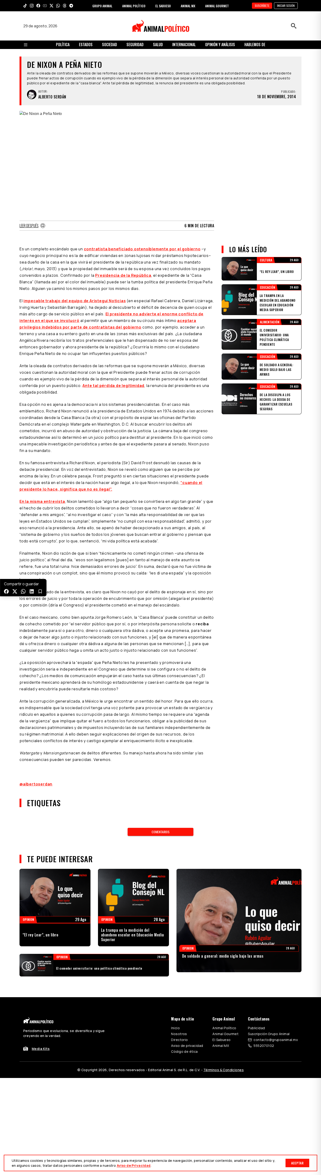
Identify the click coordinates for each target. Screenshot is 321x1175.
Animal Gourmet (225, 1034)
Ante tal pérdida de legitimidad (113, 385)
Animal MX (220, 1045)
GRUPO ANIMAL (102, 5)
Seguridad (135, 44)
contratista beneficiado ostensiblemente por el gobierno (142, 249)
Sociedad (109, 44)
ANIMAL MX (188, 5)
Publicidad (256, 1028)
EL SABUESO (163, 5)
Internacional (184, 44)
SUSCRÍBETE (262, 6)
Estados (86, 44)
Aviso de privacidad (187, 1045)
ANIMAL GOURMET (217, 5)
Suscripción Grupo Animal (269, 1034)
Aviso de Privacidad (134, 1165)
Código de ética (184, 1051)
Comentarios (160, 831)
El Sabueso (221, 1039)
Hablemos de (254, 44)
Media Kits (41, 1048)
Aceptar (297, 1162)
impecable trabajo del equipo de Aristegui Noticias (74, 300)
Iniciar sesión (286, 6)
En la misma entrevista (42, 501)
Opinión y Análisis (220, 44)
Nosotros (179, 1034)
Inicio (175, 1028)
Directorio (179, 1039)
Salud (158, 44)
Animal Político (224, 1028)
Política (63, 44)
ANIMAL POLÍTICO (133, 5)
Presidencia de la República (123, 275)
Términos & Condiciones (224, 1070)
